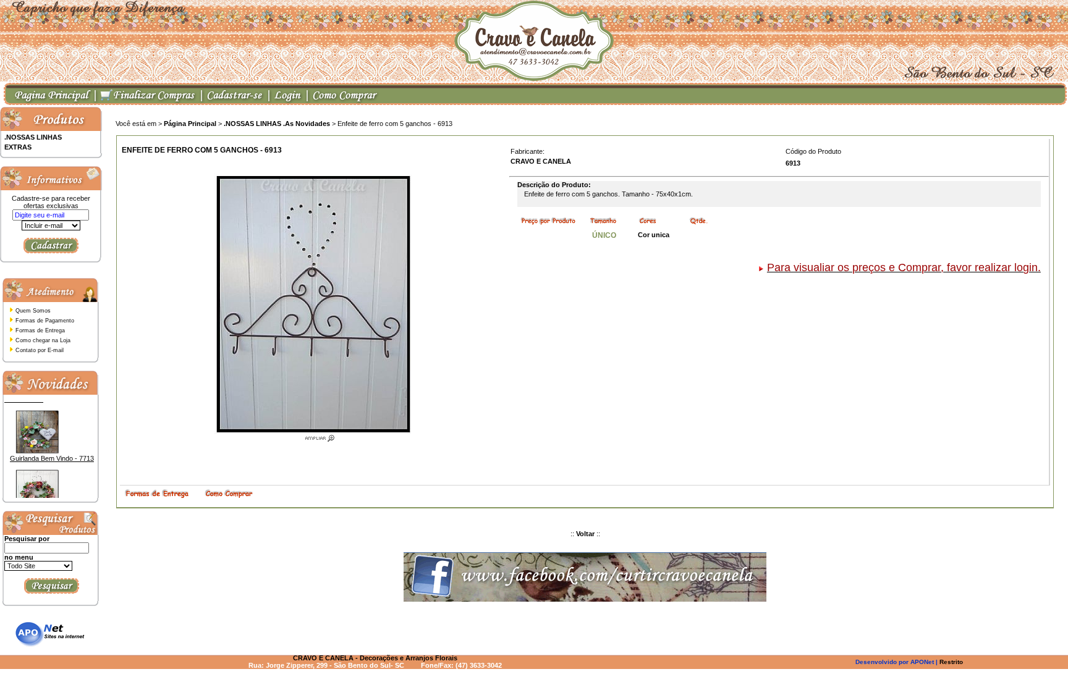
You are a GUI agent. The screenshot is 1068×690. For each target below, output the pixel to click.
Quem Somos (33, 311)
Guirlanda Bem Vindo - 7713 (52, 450)
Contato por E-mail (39, 350)
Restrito (951, 661)
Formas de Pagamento (44, 321)
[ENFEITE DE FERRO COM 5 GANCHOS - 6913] (313, 436)
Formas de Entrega (40, 330)
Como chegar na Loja (42, 340)
